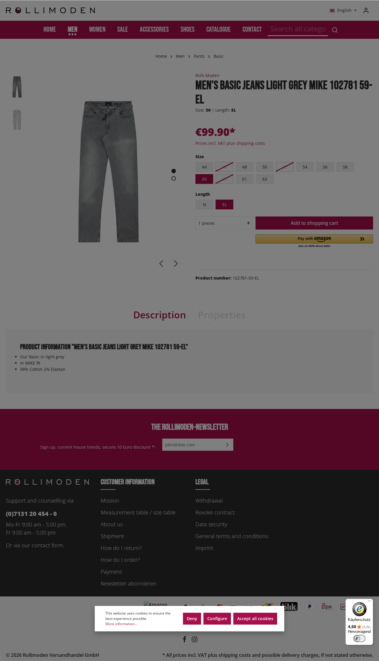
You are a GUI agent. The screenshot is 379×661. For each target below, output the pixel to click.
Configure (217, 618)
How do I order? (120, 559)
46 (224, 167)
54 (305, 167)
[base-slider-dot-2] (173, 178)
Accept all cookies (255, 618)
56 (325, 167)
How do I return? (121, 547)
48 (244, 167)
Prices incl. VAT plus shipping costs (230, 143)
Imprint (204, 547)
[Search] (335, 30)
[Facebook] (185, 641)
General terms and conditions (231, 536)
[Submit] (227, 445)
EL (224, 204)
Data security (211, 524)
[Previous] (161, 263)
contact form (47, 545)
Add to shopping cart (314, 223)
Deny (192, 618)
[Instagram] (194, 641)
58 (345, 167)
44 (204, 167)
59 (204, 179)
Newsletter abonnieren (128, 583)
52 (284, 167)
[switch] (359, 638)
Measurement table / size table (138, 512)
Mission (110, 500)
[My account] (366, 10)
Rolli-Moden (207, 75)
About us (112, 524)
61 (244, 179)
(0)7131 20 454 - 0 (31, 514)
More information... (121, 623)
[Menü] (369, 602)
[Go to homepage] (50, 10)
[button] (314, 241)
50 (264, 167)
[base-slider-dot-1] (173, 171)
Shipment (112, 536)
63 (264, 179)
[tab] (160, 315)
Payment (111, 571)
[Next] (175, 263)
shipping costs (235, 655)
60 (224, 179)
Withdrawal (209, 500)
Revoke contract (215, 512)
